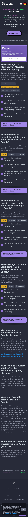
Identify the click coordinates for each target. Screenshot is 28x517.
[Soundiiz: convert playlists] (14, 483)
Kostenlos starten (14, 33)
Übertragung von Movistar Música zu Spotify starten (13, 124)
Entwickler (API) (20, 499)
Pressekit (18, 495)
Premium (4, 154)
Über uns (9, 495)
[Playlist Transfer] (7, 3)
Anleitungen (17, 488)
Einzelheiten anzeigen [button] (11, 513)
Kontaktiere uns (8, 499)
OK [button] (23, 509)
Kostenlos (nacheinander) (8, 83)
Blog (9, 488)
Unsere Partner (20, 492)
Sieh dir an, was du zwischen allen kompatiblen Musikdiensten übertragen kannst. (14, 354)
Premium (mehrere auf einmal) (10, 87)
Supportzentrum (8, 492)
